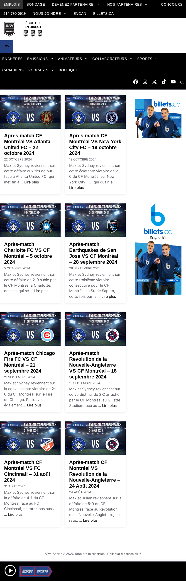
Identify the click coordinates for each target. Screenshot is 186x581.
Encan (79, 13)
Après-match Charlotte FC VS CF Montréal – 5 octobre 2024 (28, 253)
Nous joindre (47, 13)
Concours (172, 4)
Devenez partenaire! (73, 4)
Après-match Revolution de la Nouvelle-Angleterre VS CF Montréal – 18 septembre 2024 (93, 365)
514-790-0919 (14, 13)
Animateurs (70, 59)
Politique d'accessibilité (124, 554)
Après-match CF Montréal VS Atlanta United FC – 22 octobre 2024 (27, 144)
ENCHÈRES (12, 59)
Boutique (68, 70)
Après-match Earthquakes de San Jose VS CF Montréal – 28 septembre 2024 (93, 253)
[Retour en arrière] (6, 46)
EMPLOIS (11, 4)
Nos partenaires (124, 4)
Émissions (37, 59)
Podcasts (38, 70)
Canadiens (13, 70)
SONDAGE (36, 4)
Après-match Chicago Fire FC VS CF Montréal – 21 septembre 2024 (29, 362)
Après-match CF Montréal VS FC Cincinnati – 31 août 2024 (27, 471)
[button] (182, 82)
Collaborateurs (109, 59)
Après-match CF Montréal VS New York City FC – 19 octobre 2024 (95, 144)
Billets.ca (103, 13)
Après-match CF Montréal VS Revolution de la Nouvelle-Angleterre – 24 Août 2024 (94, 474)
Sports (144, 59)
